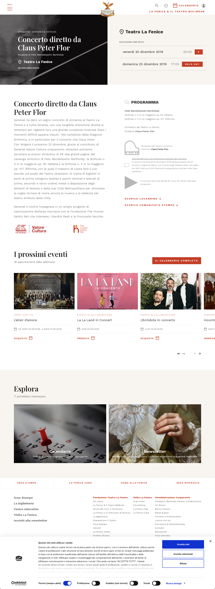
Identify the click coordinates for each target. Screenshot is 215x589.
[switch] (96, 583)
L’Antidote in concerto (158, 320)
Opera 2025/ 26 (23, 315)
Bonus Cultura (162, 509)
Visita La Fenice (25, 515)
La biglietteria (24, 503)
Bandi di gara (161, 513)
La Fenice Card (80, 483)
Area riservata (162, 535)
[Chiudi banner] (210, 541)
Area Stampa (26, 483)
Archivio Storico (101, 535)
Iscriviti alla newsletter (30, 520)
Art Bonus (160, 505)
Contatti (159, 528)
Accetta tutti (183, 544)
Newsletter (161, 532)
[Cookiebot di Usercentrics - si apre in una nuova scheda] (19, 583)
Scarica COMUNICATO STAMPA (150, 205)
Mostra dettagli (174, 583)
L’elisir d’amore (25, 320)
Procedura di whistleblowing (170, 524)
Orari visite (139, 501)
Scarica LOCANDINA (141, 198)
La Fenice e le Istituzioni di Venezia (111, 513)
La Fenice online (101, 532)
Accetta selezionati (183, 554)
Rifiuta (183, 563)
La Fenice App (140, 509)
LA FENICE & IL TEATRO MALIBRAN (177, 11)
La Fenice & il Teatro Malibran (108, 505)
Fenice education (26, 509)
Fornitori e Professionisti (168, 516)
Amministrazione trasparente (172, 497)
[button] (195, 353)
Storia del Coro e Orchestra (108, 509)
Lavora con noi (163, 520)
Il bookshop (139, 505)
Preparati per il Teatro (104, 520)
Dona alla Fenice (134, 483)
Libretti (97, 528)
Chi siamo (98, 501)
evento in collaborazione (94, 315)
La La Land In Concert (94, 320)
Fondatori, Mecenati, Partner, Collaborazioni (178, 501)
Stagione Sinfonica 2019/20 (37, 31)
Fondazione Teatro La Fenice (110, 497)
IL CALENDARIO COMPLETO (176, 260)
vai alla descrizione (28, 67)
